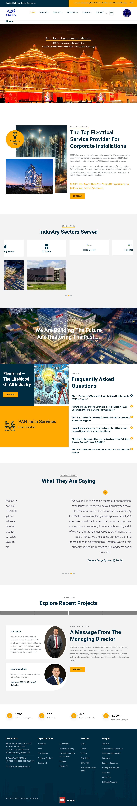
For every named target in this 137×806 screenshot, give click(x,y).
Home (33, 12)
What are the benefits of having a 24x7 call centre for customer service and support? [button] (101, 419)
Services (57, 12)
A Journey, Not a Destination (112, 749)
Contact (99, 12)
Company (86, 12)
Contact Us (63, 766)
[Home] (11, 12)
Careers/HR (71, 12)
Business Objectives (110, 763)
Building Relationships (110, 768)
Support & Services (45, 758)
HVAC (83, 744)
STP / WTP (85, 763)
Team (40, 749)
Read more (77, 196)
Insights (43, 12)
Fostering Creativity (66, 749)
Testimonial (42, 763)
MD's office (106, 777)
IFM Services (43, 753)
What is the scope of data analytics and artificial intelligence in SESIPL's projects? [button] (100, 397)
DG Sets (84, 753)
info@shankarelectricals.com (19, 766)
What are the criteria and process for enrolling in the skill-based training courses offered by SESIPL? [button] (101, 440)
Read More (10, 395)
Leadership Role (19, 669)
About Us (105, 744)
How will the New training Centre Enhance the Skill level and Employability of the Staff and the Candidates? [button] (99, 408)
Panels (83, 749)
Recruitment (63, 744)
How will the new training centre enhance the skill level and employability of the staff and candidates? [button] (99, 429)
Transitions (42, 744)
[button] (66, 295)
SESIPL (17, 798)
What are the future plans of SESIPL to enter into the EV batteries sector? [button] (101, 451)
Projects (62, 761)
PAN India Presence (109, 782)
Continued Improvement (111, 753)
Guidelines (106, 773)
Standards (106, 758)
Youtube (71, 800)
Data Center (85, 758)
